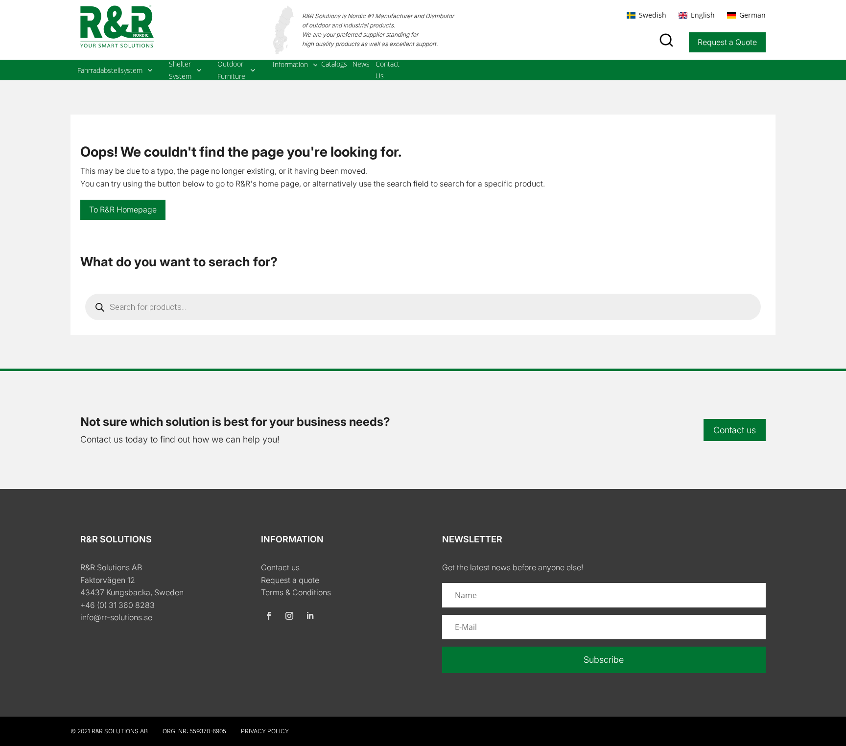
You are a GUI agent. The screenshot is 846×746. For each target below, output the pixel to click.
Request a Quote (727, 42)
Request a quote (290, 580)
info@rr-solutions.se (116, 617)
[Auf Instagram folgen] (289, 616)
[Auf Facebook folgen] (269, 616)
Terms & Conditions (296, 592)
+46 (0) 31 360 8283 (117, 605)
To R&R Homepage (123, 209)
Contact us (734, 430)
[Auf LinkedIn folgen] (310, 616)
